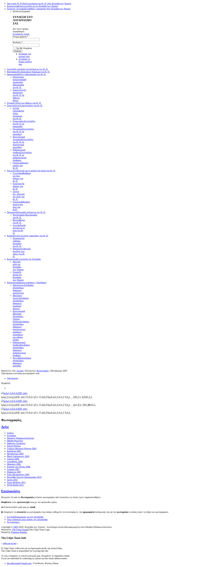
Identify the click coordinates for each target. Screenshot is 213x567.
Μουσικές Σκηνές (21, 302)
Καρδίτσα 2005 (14, 451)
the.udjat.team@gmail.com (19, 563)
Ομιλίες (21, 165)
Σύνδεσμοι (26, 282)
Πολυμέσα (26, 212)
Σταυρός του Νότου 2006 (18, 467)
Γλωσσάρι (22, 177)
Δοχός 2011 (12, 480)
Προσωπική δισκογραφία (19, 82)
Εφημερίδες (24, 124)
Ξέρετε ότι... (19, 195)
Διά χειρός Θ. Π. (39, 3)
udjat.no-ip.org (9, 543)
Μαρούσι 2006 (14, 464)
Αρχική (27, 69)
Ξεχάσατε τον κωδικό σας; (25, 55)
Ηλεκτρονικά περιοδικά (23, 142)
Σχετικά (25, 517)
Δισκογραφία (26, 74)
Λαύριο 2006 (13, 459)
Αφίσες (10, 433)
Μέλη (18, 266)
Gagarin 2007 (13, 469)
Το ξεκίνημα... (13, 522)
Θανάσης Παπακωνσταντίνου (20, 438)
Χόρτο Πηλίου (14, 446)
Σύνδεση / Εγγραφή (39, 9)
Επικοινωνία (32, 6)
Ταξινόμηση (12, 378)
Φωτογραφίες (43, 371)
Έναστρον (18, 186)
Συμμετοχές (19, 95)
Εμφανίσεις (27, 235)
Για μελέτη (31, 170)
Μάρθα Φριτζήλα (15, 440)
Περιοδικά (23, 131)
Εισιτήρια (11, 435)
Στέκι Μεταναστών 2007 (18, 474)
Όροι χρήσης (27, 519)
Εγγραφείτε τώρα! (21, 34)
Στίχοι (24, 103)
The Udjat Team (19, 529)
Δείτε (5, 427)
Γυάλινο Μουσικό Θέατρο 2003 (22, 448)
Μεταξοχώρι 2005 (15, 454)
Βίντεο (19, 221)
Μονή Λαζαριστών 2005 (18, 456)
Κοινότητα (24, 259)
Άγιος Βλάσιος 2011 (16, 482)
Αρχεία (19, 229)
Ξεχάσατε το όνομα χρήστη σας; (25, 61)
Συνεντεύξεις (25, 105)
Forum (18, 276)
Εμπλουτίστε (10, 491)
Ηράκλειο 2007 (14, 472)
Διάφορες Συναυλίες (16, 443)
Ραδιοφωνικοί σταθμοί (22, 155)
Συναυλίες (18, 242)
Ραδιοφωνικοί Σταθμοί (21, 349)
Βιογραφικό (28, 72)
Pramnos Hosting (19, 532)
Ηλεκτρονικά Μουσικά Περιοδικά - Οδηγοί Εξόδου (21, 325)
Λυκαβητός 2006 (15, 461)
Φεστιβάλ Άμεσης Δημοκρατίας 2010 (24, 477)
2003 (15, 527)
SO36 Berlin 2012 (15, 485)
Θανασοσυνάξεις (22, 253)
